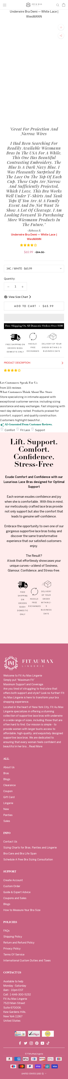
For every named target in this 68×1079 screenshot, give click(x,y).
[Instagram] (31, 1042)
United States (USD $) (32, 1073)
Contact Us (10, 842)
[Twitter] (25, 1042)
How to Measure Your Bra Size (21, 910)
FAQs (6, 931)
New (6, 809)
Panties (8, 815)
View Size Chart (18, 297)
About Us (9, 767)
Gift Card (9, 797)
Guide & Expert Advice (17, 892)
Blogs (6, 779)
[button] (28, 245)
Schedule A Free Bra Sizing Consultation (28, 859)
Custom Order (11, 886)
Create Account (13, 880)
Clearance (9, 785)
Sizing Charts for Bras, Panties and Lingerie (30, 847)
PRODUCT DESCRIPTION (17, 363)
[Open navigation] (4, 4)
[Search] (57, 4)
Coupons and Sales (14, 898)
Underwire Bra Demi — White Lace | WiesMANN (34, 14)
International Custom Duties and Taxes (27, 960)
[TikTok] (48, 1042)
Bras (6, 773)
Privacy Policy (12, 948)
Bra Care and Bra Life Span (19, 853)
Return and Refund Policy (18, 943)
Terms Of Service (13, 954)
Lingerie (8, 803)
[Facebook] (20, 1042)
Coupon (8, 791)
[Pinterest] (36, 1042)
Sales (6, 821)
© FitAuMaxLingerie (34, 1053)
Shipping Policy (12, 937)
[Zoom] (61, 27)
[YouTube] (42, 1042)
